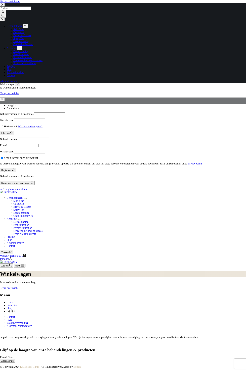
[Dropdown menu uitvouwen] (25, 198)
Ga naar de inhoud (10, 1)
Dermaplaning (20, 221)
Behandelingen (15, 197)
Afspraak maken (15, 242)
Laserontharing (21, 212)
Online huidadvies (23, 215)
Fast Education (21, 224)
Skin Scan (18, 200)
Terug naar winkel (9, 288)
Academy (12, 218)
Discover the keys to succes (28, 230)
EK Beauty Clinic (29, 366)
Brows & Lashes (22, 206)
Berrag (77, 366)
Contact (11, 245)
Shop (9, 239)
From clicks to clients (24, 233)
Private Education (22, 227)
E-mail (4, 357)
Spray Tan (18, 209)
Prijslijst (11, 236)
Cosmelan (18, 203)
